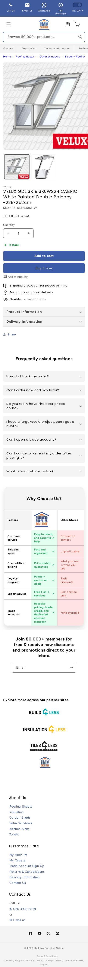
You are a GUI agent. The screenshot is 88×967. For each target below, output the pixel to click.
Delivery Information (57, 48)
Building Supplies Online (49, 948)
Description (29, 48)
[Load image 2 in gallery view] (43, 166)
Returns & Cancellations (27, 872)
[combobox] (44, 37)
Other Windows (50, 56)
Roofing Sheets (20, 806)
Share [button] (11, 334)
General (8, 48)
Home (7, 56)
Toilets (14, 834)
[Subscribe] (71, 668)
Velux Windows (20, 823)
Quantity (9, 224)
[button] (8, 24)
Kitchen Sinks (19, 829)
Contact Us (17, 883)
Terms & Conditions (47, 956)
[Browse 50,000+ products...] (80, 37)
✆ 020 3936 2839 (22, 909)
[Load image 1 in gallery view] (16, 166)
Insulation (16, 812)
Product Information (24, 311)
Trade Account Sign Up (26, 866)
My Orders (17, 860)
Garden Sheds (20, 817)
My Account (18, 855)
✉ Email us (17, 920)
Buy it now (44, 268)
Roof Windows (25, 56)
